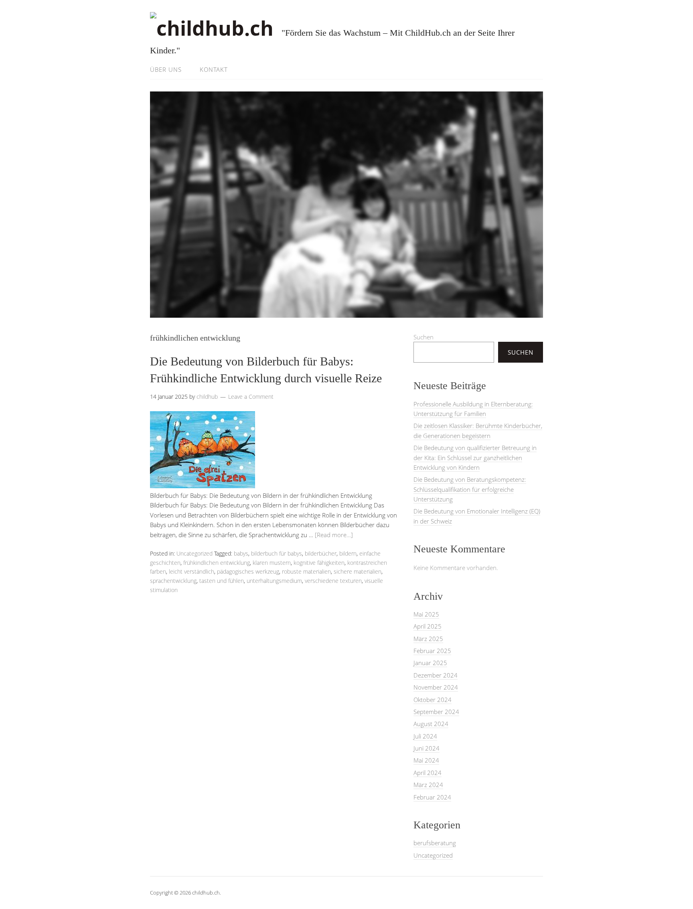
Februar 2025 (432, 651)
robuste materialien (306, 571)
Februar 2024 (432, 797)
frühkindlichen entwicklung (216, 562)
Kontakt (214, 69)
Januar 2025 (430, 663)
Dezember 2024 (435, 675)
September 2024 (436, 712)
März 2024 (428, 785)
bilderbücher (320, 553)
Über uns (166, 69)
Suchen (423, 337)
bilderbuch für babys (276, 553)
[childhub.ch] (212, 28)
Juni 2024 (426, 748)
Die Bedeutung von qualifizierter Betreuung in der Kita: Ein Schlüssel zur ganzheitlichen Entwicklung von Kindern (475, 457)
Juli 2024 (425, 736)
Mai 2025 (426, 614)
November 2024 (435, 687)
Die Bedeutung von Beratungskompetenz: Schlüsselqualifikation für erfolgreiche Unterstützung (469, 489)
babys (241, 553)
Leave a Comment (251, 396)
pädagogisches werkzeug (248, 571)
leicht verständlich (191, 571)
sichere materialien (357, 571)
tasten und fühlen (221, 580)
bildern (348, 553)
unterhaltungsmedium (274, 580)
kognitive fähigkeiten (319, 562)
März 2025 (428, 639)
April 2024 (427, 773)
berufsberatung (434, 843)
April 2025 (427, 626)
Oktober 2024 (432, 700)
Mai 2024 (426, 760)
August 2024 (430, 724)
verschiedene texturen (333, 580)
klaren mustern (272, 562)
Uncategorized (194, 553)
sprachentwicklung (173, 580)
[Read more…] (334, 535)
